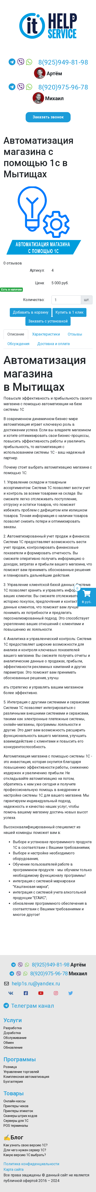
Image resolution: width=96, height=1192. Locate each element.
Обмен (8, 1043)
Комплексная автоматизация (26, 1077)
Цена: (40, 283)
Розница (10, 1067)
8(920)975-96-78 (63, 87)
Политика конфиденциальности (31, 1164)
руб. (86, 597)
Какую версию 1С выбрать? (24, 1155)
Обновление (13, 1047)
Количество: (34, 300)
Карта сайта (13, 1169)
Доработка (12, 1033)
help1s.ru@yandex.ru (36, 983)
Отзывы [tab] (75, 334)
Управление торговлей (21, 1072)
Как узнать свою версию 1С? (25, 1145)
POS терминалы (15, 1125)
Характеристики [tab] (46, 334)
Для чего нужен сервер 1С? (24, 1150)
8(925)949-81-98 (63, 62)
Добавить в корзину (30, 312)
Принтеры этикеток (18, 1111)
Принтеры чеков (15, 1106)
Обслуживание (15, 1038)
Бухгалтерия (13, 1081)
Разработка (12, 1028)
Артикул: (37, 270)
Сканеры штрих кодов (20, 1116)
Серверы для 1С (15, 1121)
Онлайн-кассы (14, 1101)
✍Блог (13, 1137)
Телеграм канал (32, 1006)
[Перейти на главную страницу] (48, 26)
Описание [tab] (15, 334)
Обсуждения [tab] (18, 344)
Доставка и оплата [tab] (53, 344)
